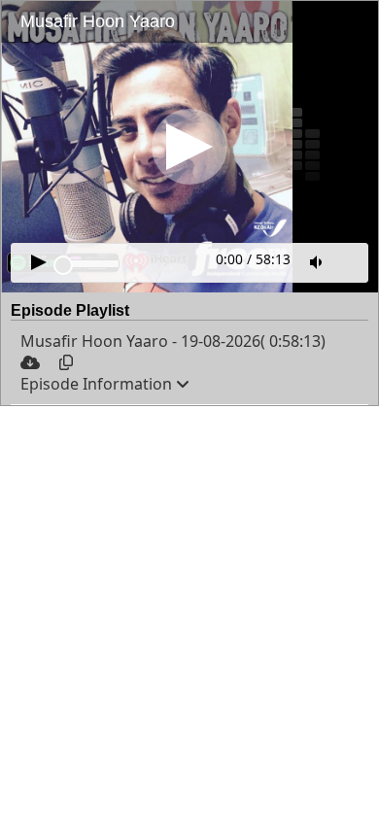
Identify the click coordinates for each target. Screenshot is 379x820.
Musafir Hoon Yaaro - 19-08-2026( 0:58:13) (173, 341)
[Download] (32, 362)
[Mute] (317, 262)
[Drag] (63, 265)
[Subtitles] (350, 260)
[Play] (189, 147)
